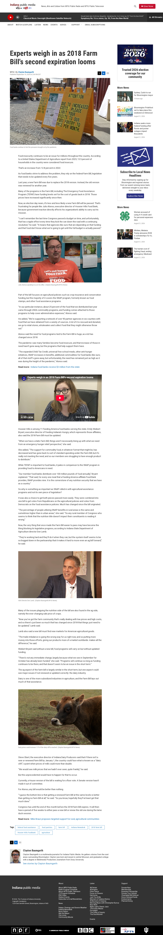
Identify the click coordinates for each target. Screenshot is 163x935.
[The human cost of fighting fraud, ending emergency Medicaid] (125, 253)
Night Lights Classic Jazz (99, 907)
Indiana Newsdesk (78, 827)
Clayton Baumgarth (26, 72)
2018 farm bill (96, 827)
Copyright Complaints (19, 901)
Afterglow (94, 889)
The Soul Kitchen (96, 914)
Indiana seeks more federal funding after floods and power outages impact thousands (142, 128)
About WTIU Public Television (69, 891)
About (10, 25)
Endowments (126, 899)
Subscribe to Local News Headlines (135, 173)
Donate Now (126, 888)
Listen (38, 25)
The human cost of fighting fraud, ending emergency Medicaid (143, 251)
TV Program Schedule (67, 893)
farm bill (61, 827)
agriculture (46, 833)
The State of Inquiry (97, 912)
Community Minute (66, 917)
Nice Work (93, 905)
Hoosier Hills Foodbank (27, 833)
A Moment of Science (98, 901)
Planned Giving (127, 901)
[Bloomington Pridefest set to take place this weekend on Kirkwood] (125, 111)
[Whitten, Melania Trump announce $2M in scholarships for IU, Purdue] (125, 234)
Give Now (148, 6)
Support (75, 25)
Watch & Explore (24, 25)
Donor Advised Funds (129, 897)
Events (54, 25)
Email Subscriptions (95, 25)
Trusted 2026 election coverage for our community (135, 73)
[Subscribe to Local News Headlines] (135, 157)
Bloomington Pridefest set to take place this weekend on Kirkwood (143, 110)
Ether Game (94, 891)
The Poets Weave (96, 909)
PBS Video (62, 895)
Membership (126, 889)
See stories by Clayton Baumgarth (40, 863)
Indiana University (35, 899)
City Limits (62, 915)
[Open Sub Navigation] (68, 25)
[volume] (18, 17)
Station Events (64, 897)
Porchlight (94, 910)
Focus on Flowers (96, 893)
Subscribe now (135, 195)
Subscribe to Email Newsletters (70, 899)
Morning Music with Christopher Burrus (104, 903)
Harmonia (93, 895)
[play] (10, 17)
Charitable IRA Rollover (130, 895)
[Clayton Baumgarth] (15, 856)
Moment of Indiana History (100, 899)
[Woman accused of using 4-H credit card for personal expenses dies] (125, 216)
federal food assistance (27, 827)
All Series (93, 888)
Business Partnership (129, 891)
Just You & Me (95, 897)
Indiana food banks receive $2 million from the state (55, 367)
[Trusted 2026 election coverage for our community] (135, 55)
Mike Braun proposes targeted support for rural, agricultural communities (65, 819)
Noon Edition (63, 911)
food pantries (47, 827)
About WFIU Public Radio (68, 888)
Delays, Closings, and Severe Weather (73, 908)
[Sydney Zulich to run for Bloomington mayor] (125, 96)
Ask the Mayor (64, 913)
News (45, 25)
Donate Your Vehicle (129, 893)
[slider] (21, 17)
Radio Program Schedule (68, 889)
